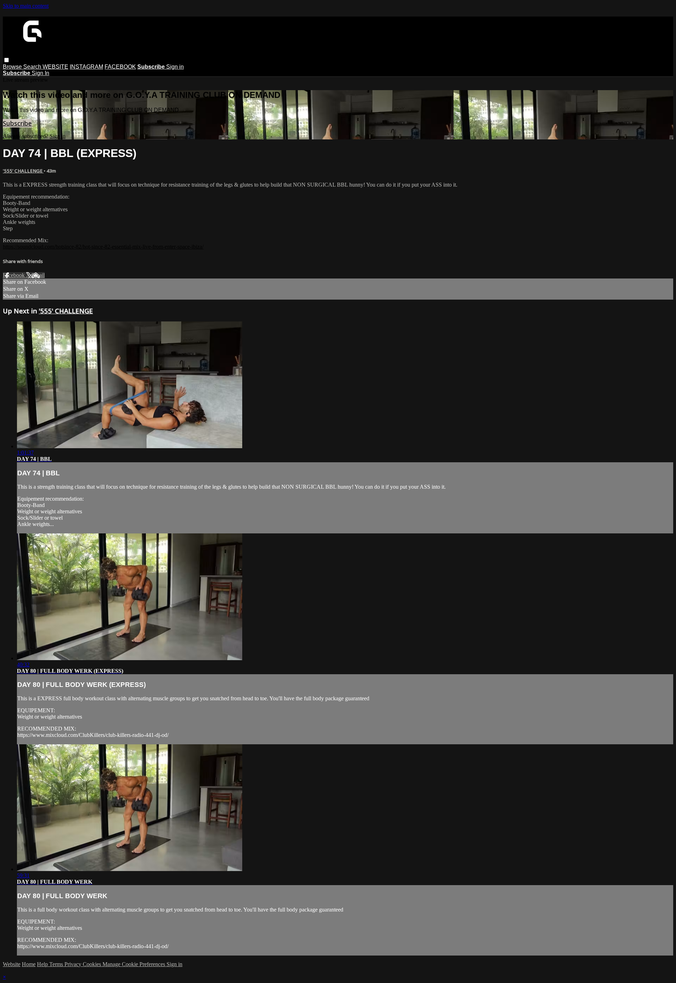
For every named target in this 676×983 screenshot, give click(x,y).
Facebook (14, 275)
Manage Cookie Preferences (134, 964)
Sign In (40, 73)
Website (11, 964)
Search (33, 67)
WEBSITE (55, 67)
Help (43, 964)
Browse (13, 67)
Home (29, 964)
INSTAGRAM (86, 67)
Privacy (73, 964)
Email (38, 275)
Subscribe (17, 123)
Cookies (92, 964)
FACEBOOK (120, 67)
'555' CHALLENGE (23, 171)
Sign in (175, 67)
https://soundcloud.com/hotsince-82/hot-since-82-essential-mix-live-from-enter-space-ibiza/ (103, 247)
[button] (6, 60)
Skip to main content (26, 6)
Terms (56, 964)
